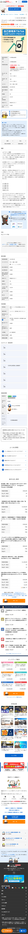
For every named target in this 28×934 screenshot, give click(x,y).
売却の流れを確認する (14, 810)
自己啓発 (22, 14)
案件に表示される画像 (6, 922)
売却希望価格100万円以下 (20, 594)
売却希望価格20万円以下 (7, 594)
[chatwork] (9, 888)
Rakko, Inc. (14, 932)
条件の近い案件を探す (14, 9)
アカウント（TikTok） (14, 14)
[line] (23, 888)
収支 (20, 141)
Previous (2, 767)
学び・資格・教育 (23, 595)
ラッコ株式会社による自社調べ (18, 919)
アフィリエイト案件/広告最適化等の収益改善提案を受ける (18, 213)
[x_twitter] (2, 888)
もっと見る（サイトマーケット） (14, 653)
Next (26, 767)
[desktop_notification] (26, 888)
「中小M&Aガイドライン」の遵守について (14, 930)
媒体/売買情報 (8, 143)
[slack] (19, 888)
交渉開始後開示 (13, 57)
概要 (7, 141)
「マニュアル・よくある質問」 (8, 854)
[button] (12, 888)
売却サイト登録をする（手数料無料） (14, 808)
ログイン (20, 1)
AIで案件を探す (7, 931)
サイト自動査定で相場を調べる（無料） (14, 812)
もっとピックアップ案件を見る (14, 697)
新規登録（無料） (25, 1)
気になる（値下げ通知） (21, 17)
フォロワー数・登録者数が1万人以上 (9, 595)
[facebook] (6, 888)
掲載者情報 (20, 143)
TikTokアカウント (19, 592)
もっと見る (14, 755)
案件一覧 (5, 14)
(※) (12, 2)
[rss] (15, 888)
